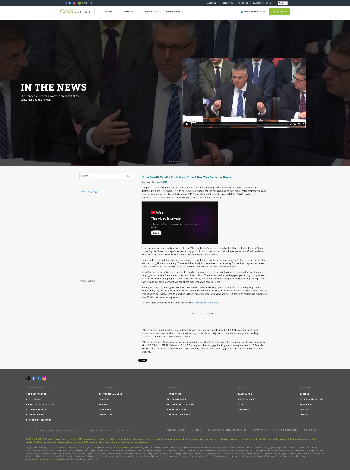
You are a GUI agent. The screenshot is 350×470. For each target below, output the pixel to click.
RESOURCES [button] (151, 12)
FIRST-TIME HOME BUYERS (40, 404)
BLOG (241, 404)
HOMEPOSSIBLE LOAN (178, 415)
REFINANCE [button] (129, 12)
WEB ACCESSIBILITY (176, 430)
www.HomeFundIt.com (206, 302)
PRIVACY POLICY (260, 430)
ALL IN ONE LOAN (176, 399)
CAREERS (304, 394)
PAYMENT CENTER (262, 3)
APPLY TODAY (33, 399)
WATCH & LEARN (247, 399)
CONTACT (305, 409)
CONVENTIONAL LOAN (111, 394)
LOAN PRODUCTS (174, 12)
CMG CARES (306, 415)
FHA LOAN (104, 399)
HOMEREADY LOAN (177, 409)
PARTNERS (243, 3)
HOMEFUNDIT (174, 394)
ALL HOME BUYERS (36, 409)
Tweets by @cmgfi (88, 191)
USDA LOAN (105, 409)
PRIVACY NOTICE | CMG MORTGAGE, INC (227, 430)
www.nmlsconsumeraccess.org (130, 447)
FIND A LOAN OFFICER (312, 399)
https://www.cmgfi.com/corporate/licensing (46, 459)
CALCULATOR (245, 394)
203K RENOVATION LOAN (180, 404)
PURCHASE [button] (108, 12)
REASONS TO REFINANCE (39, 420)
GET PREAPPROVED (36, 394)
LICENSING (197, 430)
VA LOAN (103, 404)
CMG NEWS (228, 3)
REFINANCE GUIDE (36, 415)
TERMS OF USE (311, 430)
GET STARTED (279, 12)
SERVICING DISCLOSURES (286, 430)
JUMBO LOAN (106, 415)
